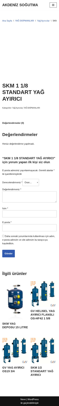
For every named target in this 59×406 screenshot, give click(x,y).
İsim (5, 208)
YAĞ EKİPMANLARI (24, 20)
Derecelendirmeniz (12, 182)
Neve (23, 399)
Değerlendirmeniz (11, 189)
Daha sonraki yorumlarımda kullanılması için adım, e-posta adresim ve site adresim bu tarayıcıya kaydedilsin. (28, 240)
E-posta (6, 222)
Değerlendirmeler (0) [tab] (13, 123)
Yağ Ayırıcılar (43, 20)
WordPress (33, 399)
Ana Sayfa (7, 20)
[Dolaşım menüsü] (53, 5)
